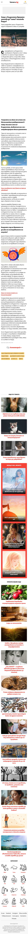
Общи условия (23, 913)
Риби (23, 906)
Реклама (14, 918)
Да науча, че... (14, 358)
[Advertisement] (14, 10)
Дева (23, 883)
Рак (5, 883)
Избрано (21, 358)
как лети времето (6, 358)
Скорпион (14, 894)
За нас (3, 913)
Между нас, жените (14, 465)
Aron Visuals (9, 47)
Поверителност (6, 916)
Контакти (23, 916)
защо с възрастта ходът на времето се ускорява (13, 353)
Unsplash (14, 47)
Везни (4, 894)
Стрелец (23, 894)
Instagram (15, 913)
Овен (5, 872)
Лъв (14, 883)
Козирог (5, 906)
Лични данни (15, 916)
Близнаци (23, 872)
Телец (14, 872)
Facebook (8, 913)
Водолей (14, 906)
